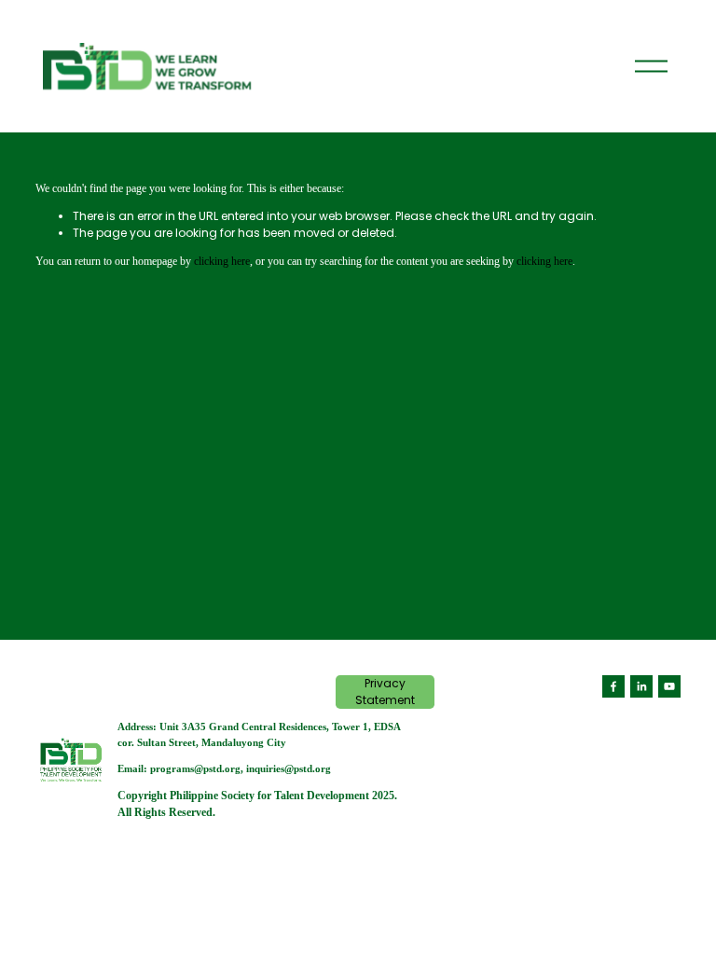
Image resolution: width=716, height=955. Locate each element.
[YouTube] (669, 686)
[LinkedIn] (641, 686)
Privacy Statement (385, 691)
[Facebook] (613, 686)
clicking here (222, 261)
